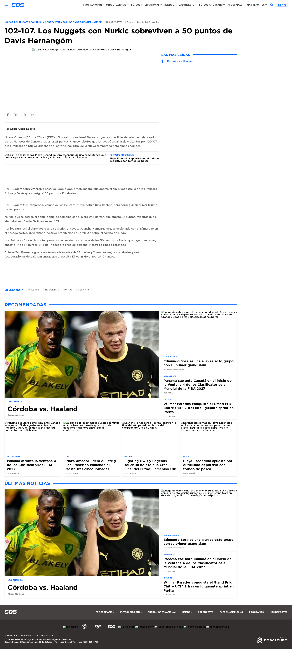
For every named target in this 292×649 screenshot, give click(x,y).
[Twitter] (15, 114)
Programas (235, 5)
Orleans (34, 290)
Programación (92, 5)
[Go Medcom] (126, 627)
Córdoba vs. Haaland (180, 61)
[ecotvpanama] (111, 629)
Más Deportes (256, 5)
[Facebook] (7, 114)
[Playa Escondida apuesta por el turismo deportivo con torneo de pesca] (56, 157)
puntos (67, 290)
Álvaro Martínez (16, 415)
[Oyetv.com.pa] (98, 629)
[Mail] (32, 114)
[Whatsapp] (24, 114)
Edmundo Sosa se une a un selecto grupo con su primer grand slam (198, 363)
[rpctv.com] (84, 629)
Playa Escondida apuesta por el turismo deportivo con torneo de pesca (134, 159)
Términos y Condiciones (19, 636)
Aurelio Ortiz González (173, 369)
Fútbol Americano (211, 5)
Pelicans (84, 290)
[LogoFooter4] (145, 627)
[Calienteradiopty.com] (169, 627)
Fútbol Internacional (145, 5)
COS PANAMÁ (169, 393)
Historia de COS (44, 636)
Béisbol (169, 5)
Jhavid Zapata (72, 473)
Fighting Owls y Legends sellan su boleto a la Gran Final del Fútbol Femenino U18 (150, 465)
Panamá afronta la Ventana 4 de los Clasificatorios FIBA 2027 (31, 465)
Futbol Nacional (115, 5)
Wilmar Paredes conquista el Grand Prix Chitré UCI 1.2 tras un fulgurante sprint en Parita (198, 408)
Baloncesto (186, 5)
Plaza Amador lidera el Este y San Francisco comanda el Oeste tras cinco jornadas (91, 465)
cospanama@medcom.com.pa (57, 639)
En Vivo (282, 5)
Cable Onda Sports (22, 128)
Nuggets (51, 290)
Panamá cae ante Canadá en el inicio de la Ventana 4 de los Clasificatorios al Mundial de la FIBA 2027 (197, 384)
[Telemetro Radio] (195, 627)
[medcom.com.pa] (217, 627)
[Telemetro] (70, 627)
